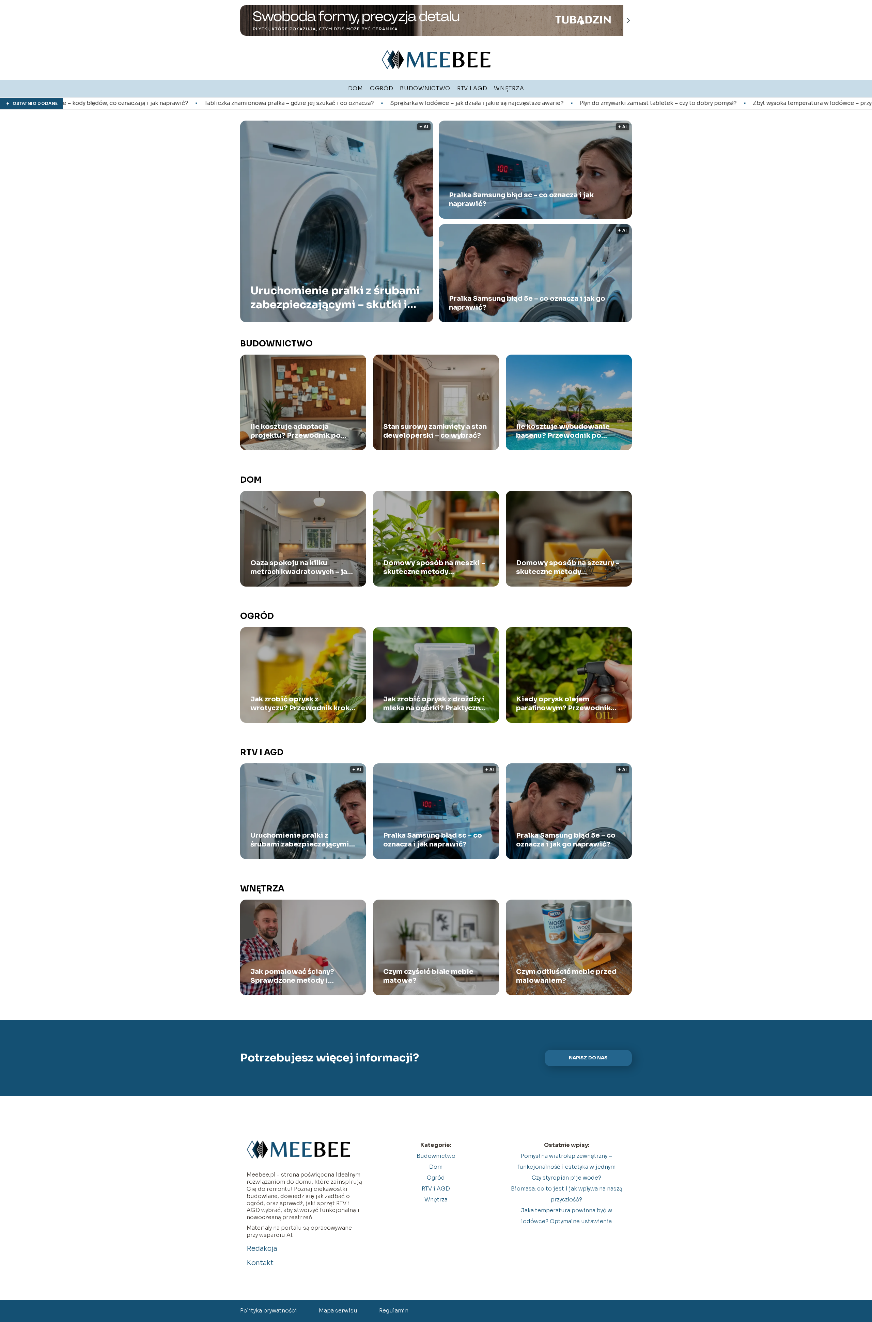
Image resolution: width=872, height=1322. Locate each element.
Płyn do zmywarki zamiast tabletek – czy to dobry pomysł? (527, 103)
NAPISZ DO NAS (588, 1058)
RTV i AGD (261, 752)
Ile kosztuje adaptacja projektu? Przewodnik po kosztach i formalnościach (296, 431)
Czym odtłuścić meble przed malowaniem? (566, 976)
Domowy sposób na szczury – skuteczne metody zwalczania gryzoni (568, 567)
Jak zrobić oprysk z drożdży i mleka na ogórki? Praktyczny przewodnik (434, 704)
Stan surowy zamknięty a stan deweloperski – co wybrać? (435, 431)
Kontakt (260, 1263)
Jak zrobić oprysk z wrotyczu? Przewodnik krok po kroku (299, 704)
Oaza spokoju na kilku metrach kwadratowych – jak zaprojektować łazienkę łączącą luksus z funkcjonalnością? (300, 567)
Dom (251, 480)
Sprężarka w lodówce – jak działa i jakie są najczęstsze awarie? (346, 103)
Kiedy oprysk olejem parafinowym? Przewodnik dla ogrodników (563, 704)
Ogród (257, 616)
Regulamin (393, 1310)
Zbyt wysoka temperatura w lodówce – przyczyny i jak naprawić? (710, 103)
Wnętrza (262, 889)
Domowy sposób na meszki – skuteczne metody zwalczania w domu (434, 567)
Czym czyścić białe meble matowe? (428, 976)
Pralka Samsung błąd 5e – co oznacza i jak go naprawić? (527, 303)
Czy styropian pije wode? (566, 1177)
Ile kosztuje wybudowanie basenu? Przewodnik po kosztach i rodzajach (563, 431)
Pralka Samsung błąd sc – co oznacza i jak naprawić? (521, 199)
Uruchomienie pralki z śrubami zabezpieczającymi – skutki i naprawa (335, 297)
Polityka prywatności (268, 1310)
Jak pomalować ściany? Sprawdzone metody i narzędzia (292, 976)
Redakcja (262, 1248)
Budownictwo (276, 344)
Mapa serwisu (338, 1310)
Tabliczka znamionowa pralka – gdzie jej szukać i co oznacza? (158, 103)
